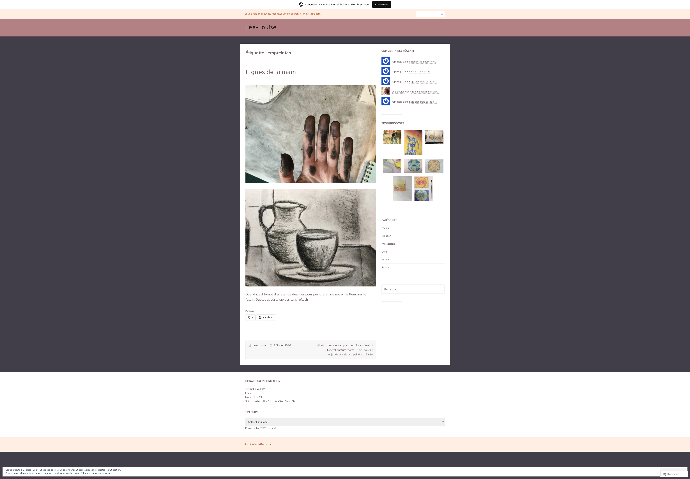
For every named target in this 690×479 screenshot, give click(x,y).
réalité (369, 354)
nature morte (346, 350)
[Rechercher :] (413, 289)
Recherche (442, 14)
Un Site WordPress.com (258, 444)
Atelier (385, 228)
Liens (384, 251)
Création (386, 236)
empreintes (346, 345)
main (368, 345)
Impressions (388, 244)
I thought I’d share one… (422, 61)
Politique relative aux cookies (95, 473)
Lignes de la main (270, 72)
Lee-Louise (260, 28)
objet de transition (339, 354)
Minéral (331, 350)
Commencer (381, 4)
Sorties (385, 259)
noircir (367, 350)
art (322, 345)
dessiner (332, 345)
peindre (357, 354)
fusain (359, 345)
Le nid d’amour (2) (419, 71)
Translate (271, 428)
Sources (386, 267)
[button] (391, 138)
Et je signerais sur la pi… (423, 81)
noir (359, 350)
